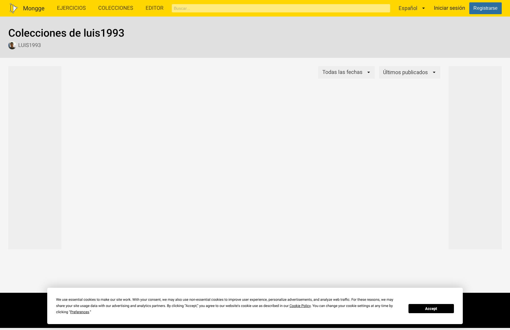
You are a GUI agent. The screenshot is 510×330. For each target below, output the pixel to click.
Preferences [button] (79, 312)
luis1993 (29, 45)
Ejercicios (71, 8)
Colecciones (115, 8)
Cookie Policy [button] (300, 306)
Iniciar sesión (449, 8)
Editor (155, 8)
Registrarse (485, 8)
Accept (431, 309)
